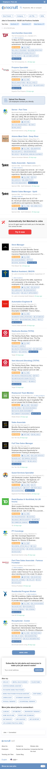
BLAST (27, 488)
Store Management (20, 183)
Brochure (17, 85)
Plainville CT (32, 304)
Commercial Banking (20, 522)
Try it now (20, 231)
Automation (39, 316)
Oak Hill (14, 594)
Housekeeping (18, 490)
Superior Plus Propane (19, 70)
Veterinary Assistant (23, 697)
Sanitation (36, 148)
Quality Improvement (30, 293)
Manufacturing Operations (23, 316)
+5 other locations (17, 196)
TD (12, 504)
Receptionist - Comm (21, 620)
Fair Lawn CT (25, 425)
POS (34, 177)
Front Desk (37, 488)
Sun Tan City (16, 425)
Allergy (16, 293)
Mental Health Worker (20, 682)
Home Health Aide (8, 715)
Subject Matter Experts (22, 519)
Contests (17, 180)
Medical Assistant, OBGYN (23, 271)
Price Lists (28, 85)
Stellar (31, 580)
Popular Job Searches (23, 749)
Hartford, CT (15, 24)
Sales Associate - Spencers (23, 163)
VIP (34, 485)
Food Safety (18, 151)
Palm (30, 260)
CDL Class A (33, 82)
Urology (6, 682)
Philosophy (18, 56)
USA (14, 760)
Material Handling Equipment (32, 154)
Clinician (6, 711)
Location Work (38, 603)
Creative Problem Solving (22, 349)
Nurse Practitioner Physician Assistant (16, 694)
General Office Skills (21, 546)
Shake (35, 405)
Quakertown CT (40, 274)
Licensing (31, 609)
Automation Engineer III (22, 301)
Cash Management (20, 461)
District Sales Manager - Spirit (24, 191)
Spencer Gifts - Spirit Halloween (21, 166)
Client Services (38, 455)
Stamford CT (32, 112)
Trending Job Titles (7, 754)
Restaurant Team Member (23, 393)
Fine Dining (17, 408)
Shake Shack (16, 396)
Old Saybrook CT (38, 475)
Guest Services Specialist (23, 472)
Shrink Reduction (36, 50)
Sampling (38, 349)
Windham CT (31, 70)
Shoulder (17, 583)
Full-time (26, 47)
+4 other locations (17, 168)
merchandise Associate (22, 33)
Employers (5, 749)
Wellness (17, 127)
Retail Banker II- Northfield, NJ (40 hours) (26, 500)
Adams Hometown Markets (20, 139)
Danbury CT (36, 166)
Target (14, 334)
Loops (16, 319)
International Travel (29, 319)
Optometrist (17, 711)
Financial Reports (30, 458)
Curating (24, 352)
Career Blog (20, 754)
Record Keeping (19, 549)
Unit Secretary (34, 719)
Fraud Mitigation (19, 516)
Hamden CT (32, 36)
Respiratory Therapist (32, 711)
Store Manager (18, 244)
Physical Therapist (9, 701)
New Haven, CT (39, 24)
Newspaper (17, 639)
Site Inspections (19, 82)
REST (15, 352)
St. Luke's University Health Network (23, 274)
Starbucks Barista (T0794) (23, 331)
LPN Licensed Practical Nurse (13, 723)
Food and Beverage (20, 124)
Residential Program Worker (24, 591)
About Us (4, 746)
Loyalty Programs (20, 50)
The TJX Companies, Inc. (19, 36)
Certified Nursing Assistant (12, 686)
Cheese (16, 154)
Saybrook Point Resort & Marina (21, 475)
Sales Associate (19, 422)
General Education (35, 549)
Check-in (36, 287)
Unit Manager (7, 719)
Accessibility (29, 606)
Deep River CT (34, 139)
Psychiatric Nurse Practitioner (13, 690)
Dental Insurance (20, 263)
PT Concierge (18, 531)
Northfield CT (19, 504)
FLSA (34, 546)
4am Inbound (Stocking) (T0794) (25, 360)
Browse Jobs (34, 746)
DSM (15, 209)
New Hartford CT (29, 565)
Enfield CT (21, 594)
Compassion (18, 290)
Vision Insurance (19, 260)
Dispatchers (40, 85)
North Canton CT (22, 334)
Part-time (26, 122)
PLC (41, 319)
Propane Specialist (20, 67)
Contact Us (19, 746)
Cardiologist (7, 697)
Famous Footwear (17, 565)
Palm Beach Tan (17, 247)
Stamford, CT (26, 24)
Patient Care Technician (26, 715)
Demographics (30, 290)
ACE (39, 580)
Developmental (19, 609)
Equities (31, 516)
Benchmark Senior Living (19, 112)
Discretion (36, 577)
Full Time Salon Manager (22, 443)
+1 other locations (17, 278)
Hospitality (18, 488)
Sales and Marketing (32, 639)
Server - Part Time (19, 109)
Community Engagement (22, 413)
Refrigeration (31, 151)
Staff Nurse (37, 694)
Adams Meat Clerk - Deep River (25, 136)
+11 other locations (18, 38)
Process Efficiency (20, 381)
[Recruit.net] (10, 7)
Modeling (17, 458)
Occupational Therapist (27, 701)
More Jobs (23, 652)
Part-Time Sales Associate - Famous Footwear (27, 561)
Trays (33, 124)
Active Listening (19, 580)
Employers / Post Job (10, 2)
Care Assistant (21, 719)
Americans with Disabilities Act (24, 53)
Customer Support (32, 56)
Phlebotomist (35, 682)
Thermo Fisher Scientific (19, 304)
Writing (36, 519)
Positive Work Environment (23, 411)
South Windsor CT (27, 396)
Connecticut (28, 180)
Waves (33, 381)
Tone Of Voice (18, 636)
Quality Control (19, 346)
